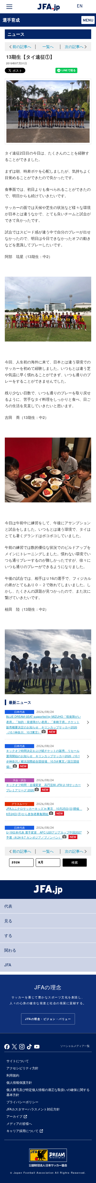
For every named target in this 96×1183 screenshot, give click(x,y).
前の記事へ (22, 46)
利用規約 (12, 1075)
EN (80, 6)
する (8, 935)
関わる (10, 950)
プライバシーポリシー (22, 1101)
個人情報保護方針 (19, 1082)
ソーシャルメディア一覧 (75, 1046)
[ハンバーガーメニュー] (9, 7)
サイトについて (17, 1060)
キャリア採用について (22, 1130)
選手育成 (11, 20)
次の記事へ (74, 46)
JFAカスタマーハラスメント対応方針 (33, 1109)
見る (8, 920)
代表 (8, 906)
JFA (7, 964)
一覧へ (48, 46)
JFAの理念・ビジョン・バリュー (48, 1019)
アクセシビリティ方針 (22, 1068)
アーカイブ (14, 1116)
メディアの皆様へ (19, 1123)
